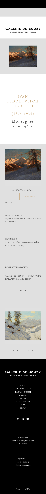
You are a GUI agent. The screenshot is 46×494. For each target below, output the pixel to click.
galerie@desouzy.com (23, 465)
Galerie (23, 386)
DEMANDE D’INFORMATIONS (16, 267)
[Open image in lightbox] (23, 165)
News (23, 405)
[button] (13, 350)
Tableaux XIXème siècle (23, 389)
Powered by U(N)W (23, 489)
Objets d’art (23, 398)
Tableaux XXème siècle (23, 392)
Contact (23, 408)
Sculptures (23, 395)
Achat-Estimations (23, 402)
